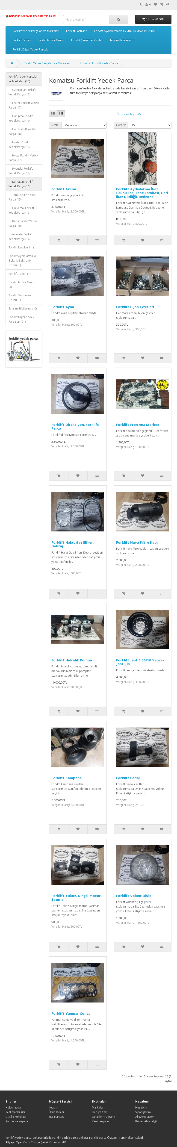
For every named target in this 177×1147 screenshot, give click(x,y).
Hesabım (141, 1107)
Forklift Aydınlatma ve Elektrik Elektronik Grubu (124, 31)
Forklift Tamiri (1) (19, 274)
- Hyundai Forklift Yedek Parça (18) (21, 171)
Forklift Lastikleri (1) (21, 247)
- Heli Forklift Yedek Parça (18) (22, 131)
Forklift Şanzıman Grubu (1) (20, 297)
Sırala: (55, 125)
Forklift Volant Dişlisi (134, 895)
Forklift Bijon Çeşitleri (135, 306)
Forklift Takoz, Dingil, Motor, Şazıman (76, 897)
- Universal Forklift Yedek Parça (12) (21, 210)
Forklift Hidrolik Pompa (71, 660)
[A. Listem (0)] (155, 4)
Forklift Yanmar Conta (70, 1013)
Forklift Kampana (66, 777)
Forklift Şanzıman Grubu (87, 40)
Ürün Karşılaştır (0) (129, 114)
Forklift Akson (63, 189)
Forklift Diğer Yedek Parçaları (31, 49)
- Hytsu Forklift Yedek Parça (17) (23, 157)
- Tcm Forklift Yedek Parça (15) (22, 197)
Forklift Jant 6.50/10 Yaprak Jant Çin (140, 662)
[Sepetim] (161, 4)
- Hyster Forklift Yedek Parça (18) (19, 144)
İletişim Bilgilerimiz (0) (23, 308)
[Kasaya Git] (167, 4)
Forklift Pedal (128, 777)
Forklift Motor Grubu (51, 40)
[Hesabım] (148, 4)
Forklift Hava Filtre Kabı (137, 542)
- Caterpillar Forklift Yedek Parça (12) (22, 92)
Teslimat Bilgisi (15, 1112)
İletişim (53, 1107)
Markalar (97, 1107)
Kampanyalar (100, 1121)
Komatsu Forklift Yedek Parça (99, 63)
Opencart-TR (57, 1142)
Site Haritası (56, 1117)
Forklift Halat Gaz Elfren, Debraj (72, 544)
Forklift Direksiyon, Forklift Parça (75, 426)
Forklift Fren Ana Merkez (137, 424)
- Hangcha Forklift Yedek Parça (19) (21, 118)
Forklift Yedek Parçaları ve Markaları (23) (23, 79)
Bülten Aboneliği (146, 1121)
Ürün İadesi (56, 1112)
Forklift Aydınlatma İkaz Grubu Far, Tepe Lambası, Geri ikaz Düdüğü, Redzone (142, 193)
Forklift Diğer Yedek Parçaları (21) (21, 319)
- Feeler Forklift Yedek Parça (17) (24, 105)
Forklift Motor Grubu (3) (22, 284)
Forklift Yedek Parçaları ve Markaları (36, 31)
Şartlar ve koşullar (17, 1121)
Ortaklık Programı (103, 1117)
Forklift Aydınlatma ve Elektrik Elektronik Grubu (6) (23, 260)
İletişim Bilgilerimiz (121, 40)
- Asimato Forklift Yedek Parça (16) (21, 236)
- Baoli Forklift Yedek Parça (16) (23, 223)
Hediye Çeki (99, 1112)
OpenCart (22, 1142)
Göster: (121, 125)
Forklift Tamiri (22, 40)
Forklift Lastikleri (76, 31)
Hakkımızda (13, 1107)
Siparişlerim (143, 1112)
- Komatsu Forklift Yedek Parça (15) (21, 184)
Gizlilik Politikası (16, 1117)
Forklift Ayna (62, 306)
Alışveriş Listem (145, 1117)
